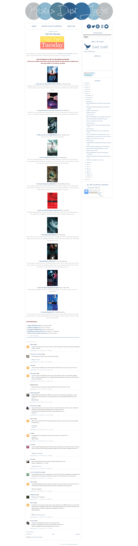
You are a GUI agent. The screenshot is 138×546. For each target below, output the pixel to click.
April (88, 170)
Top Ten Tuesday (34, 335)
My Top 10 (34, 427)
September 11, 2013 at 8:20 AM (41, 517)
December (89, 95)
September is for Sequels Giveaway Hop (94, 159)
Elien (31, 459)
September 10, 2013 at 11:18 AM (41, 440)
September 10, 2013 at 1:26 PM (41, 455)
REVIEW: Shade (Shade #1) (92, 110)
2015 (86, 89)
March (88, 172)
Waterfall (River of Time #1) (47, 261)
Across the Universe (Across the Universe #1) (49, 110)
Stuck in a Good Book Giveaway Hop (94, 121)
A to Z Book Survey (90, 123)
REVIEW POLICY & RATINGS (52, 26)
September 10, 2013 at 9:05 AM (41, 369)
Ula (31, 433)
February (89, 174)
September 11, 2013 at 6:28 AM (41, 499)
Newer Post (28, 534)
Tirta (31, 444)
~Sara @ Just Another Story (36, 472)
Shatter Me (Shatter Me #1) (35, 325)
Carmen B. (32, 520)
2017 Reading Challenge (93, 187)
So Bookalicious (37, 466)
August (88, 162)
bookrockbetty (33, 373)
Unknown (32, 344)
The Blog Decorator (73, 544)
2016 (86, 87)
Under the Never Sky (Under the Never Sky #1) (48, 84)
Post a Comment (29, 531)
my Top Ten (36, 359)
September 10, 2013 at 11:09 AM (41, 415)
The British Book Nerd (40, 514)
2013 (86, 93)
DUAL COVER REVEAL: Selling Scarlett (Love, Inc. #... (98, 134)
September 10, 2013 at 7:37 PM (41, 491)
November (89, 97)
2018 (86, 83)
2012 (86, 179)
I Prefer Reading (38, 453)
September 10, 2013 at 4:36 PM (41, 468)
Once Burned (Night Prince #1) (36, 329)
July (88, 164)
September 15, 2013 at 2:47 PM (41, 528)
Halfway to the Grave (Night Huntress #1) (48, 135)
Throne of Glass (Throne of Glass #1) (37, 333)
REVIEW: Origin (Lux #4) (92, 150)
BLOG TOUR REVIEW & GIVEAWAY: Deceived (96, 118)
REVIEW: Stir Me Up (91, 112)
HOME (34, 26)
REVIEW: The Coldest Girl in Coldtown (95, 138)
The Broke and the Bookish (65, 53)
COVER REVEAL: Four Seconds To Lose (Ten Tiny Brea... (99, 136)
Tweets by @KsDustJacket (89, 51)
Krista (90, 190)
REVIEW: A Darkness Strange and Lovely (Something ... (98, 146)
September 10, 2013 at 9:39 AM (41, 389)
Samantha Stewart (34, 405)
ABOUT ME (71, 26)
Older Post (77, 534)
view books (101, 195)
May (88, 168)
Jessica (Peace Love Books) (36, 354)
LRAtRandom (33, 494)
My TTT (33, 398)
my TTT (43, 463)
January (88, 177)
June (88, 166)
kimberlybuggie (33, 392)
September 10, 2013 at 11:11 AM (41, 429)
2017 (86, 85)
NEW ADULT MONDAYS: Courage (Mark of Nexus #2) (98, 116)
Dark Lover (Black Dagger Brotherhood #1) (49, 210)
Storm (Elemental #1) (48, 312)
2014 (86, 91)
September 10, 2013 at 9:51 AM (41, 402)
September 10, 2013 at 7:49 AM (41, 350)
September (89, 101)
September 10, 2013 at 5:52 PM (41, 478)
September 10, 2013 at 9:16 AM (41, 381)
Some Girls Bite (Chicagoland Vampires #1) (49, 287)
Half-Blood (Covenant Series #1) (36, 331)
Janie (31, 365)
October (88, 99)
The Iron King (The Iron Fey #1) (48, 157)
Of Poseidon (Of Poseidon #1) (49, 234)
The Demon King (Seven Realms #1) (46, 184)
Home (53, 534)
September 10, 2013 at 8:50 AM (41, 361)
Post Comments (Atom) (37, 537)
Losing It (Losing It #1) (34, 327)
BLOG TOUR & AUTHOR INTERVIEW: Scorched (97, 148)
